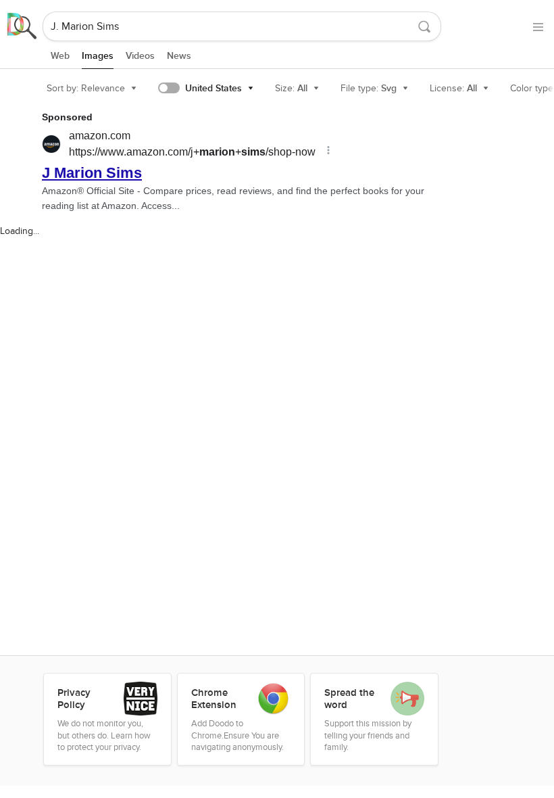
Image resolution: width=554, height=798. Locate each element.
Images (98, 56)
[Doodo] (22, 26)
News (179, 56)
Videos (140, 56)
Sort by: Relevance (86, 88)
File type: (369, 88)
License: (453, 88)
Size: (291, 88)
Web (60, 56)
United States (213, 88)
